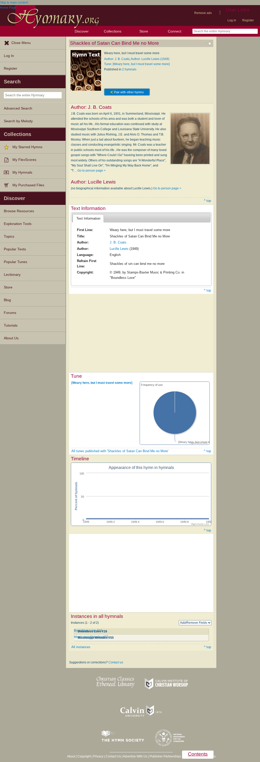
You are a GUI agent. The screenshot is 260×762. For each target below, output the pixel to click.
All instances (80, 647)
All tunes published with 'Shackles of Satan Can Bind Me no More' (119, 451)
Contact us (115, 662)
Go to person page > (91, 170)
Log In (9, 56)
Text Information (88, 218)
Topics (9, 236)
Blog (7, 300)
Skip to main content (14, 2)
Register (248, 20)
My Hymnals (22, 172)
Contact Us (113, 756)
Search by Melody (18, 121)
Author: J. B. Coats (116, 59)
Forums (10, 313)
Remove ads (203, 13)
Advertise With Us (135, 756)
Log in (232, 20)
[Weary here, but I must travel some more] (101, 382)
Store (143, 31)
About (71, 756)
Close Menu (21, 43)
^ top (207, 201)
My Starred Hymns (27, 147)
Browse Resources (19, 211)
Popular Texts (15, 249)
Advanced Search (18, 108)
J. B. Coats (118, 242)
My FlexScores (24, 160)
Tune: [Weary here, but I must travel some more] (137, 64)
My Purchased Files (28, 185)
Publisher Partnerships (165, 756)
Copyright (84, 756)
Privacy (98, 756)
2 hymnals (129, 69)
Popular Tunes (15, 262)
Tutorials (11, 325)
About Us (11, 338)
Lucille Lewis (119, 249)
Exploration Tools (17, 224)
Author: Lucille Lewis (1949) (150, 59)
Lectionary (12, 275)
